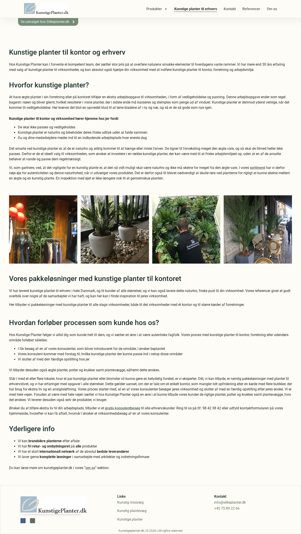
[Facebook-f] (23, 520)
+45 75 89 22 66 (227, 508)
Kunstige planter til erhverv (195, 9)
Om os (272, 9)
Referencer (251, 9)
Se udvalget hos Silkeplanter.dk (45, 22)
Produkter (154, 9)
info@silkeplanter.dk (230, 502)
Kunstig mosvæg (130, 502)
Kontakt (230, 9)
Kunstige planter (130, 519)
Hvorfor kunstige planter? (49, 85)
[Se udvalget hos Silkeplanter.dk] (73, 22)
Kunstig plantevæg (132, 511)
